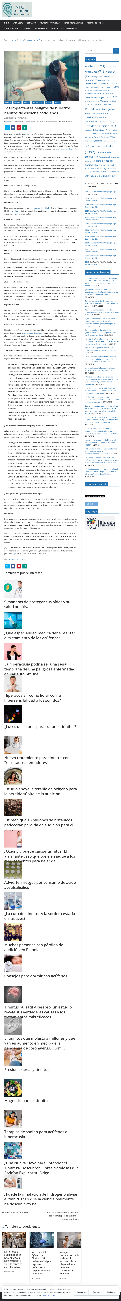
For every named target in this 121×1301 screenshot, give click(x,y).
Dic (96, 200)
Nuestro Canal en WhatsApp (64, 28)
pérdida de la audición (97, 130)
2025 (87, 198)
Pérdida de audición (32, 122)
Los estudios (15, 211)
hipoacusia (102, 93)
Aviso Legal (18, 23)
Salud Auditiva (104, 137)
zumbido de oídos (52, 122)
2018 (87, 243)
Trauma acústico (101, 172)
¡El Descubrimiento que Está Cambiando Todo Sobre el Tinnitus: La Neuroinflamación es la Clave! (101, 451)
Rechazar (97, 1292)
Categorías (40, 28)
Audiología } (96, 77)
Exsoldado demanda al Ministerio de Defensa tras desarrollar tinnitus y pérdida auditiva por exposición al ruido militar (102, 460)
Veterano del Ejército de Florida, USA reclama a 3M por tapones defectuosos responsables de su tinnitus (41, 1262)
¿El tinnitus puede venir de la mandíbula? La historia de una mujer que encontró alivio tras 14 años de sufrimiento (101, 471)
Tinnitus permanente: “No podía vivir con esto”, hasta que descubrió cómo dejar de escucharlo (101, 303)
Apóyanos (26, 28)
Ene (91, 192)
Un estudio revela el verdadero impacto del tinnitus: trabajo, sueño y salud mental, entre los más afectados (100, 359)
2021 (87, 224)
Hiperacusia (90, 93)
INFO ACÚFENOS (22, 118)
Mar (98, 192)
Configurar (111, 1292)
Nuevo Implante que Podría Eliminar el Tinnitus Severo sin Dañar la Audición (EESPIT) (100, 442)
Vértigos (114, 172)
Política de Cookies (95, 23)
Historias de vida (37, 102)
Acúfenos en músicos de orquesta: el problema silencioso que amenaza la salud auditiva (102, 312)
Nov (93, 200)
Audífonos (108, 76)
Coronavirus (92, 83)
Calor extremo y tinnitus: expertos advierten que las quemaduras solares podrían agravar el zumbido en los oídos (101, 431)
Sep (86, 200)
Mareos (88, 101)
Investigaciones (105, 97)
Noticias (49, 102)
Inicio (6, 23)
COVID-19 (106, 83)
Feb (94, 192)
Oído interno (98, 104)
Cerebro (91, 80)
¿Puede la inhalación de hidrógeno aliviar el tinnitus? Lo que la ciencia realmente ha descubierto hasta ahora (102, 390)
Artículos (8, 102)
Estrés (106, 90)
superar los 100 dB (41, 208)
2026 (87, 192)
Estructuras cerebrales (94, 90)
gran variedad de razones (32, 333)
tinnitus (42, 122)
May (105, 192)
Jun (108, 192)
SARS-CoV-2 (90, 141)
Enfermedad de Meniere (105, 87)
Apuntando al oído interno (16, 1212)
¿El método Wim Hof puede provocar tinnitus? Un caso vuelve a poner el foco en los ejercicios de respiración (102, 341)
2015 (87, 262)
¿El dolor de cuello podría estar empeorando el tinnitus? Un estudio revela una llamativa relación (102, 399)
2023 (87, 211)
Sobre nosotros (11, 28)
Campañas (17, 102)
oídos (111, 104)
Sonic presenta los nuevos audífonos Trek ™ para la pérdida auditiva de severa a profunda (62, 1216)
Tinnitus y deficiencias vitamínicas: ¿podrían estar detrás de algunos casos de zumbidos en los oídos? (102, 332)
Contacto (31, 23)
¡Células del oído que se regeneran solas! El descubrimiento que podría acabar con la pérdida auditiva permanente (101, 419)
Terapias (57, 102)
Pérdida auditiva (19, 122)
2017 (87, 249)
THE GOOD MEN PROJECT (18, 559)
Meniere (98, 101)
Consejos (26, 102)
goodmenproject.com (65, 149)
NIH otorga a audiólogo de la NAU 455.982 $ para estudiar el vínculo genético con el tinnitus (13, 1259)
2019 (87, 236)
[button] (105, 23)
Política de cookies (49, 1295)
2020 (87, 230)
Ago (114, 192)
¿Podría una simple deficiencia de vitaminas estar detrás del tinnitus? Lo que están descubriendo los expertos (102, 292)
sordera (101, 140)
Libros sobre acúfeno (73, 23)
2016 (87, 255)
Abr (101, 192)
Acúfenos (9, 122)
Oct (89, 200)
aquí (14, 554)
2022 (87, 217)
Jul (111, 192)
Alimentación (111, 67)
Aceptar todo (82, 1292)
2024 (87, 204)
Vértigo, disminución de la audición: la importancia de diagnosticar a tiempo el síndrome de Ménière (69, 1262)
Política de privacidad (50, 23)
